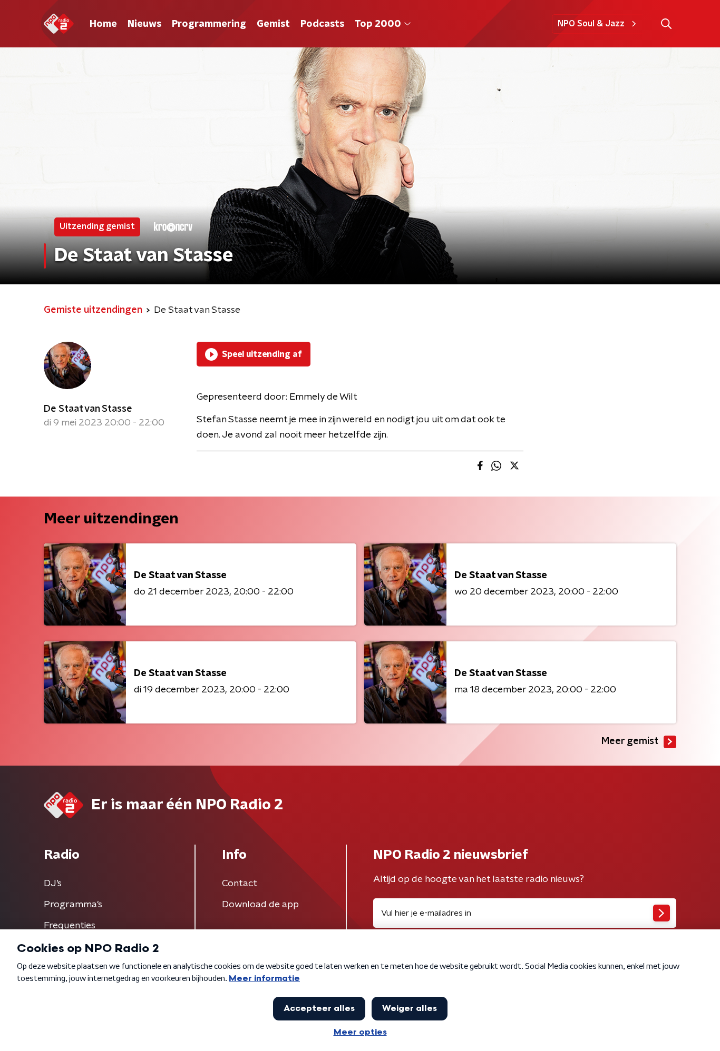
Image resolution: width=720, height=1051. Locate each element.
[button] (666, 24)
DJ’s (53, 883)
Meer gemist (629, 741)
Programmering (209, 24)
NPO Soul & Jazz (591, 23)
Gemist (273, 24)
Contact (239, 883)
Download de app (260, 904)
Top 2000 (378, 24)
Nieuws (144, 24)
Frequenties (69, 925)
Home (103, 24)
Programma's (73, 904)
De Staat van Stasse (88, 409)
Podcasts (322, 24)
